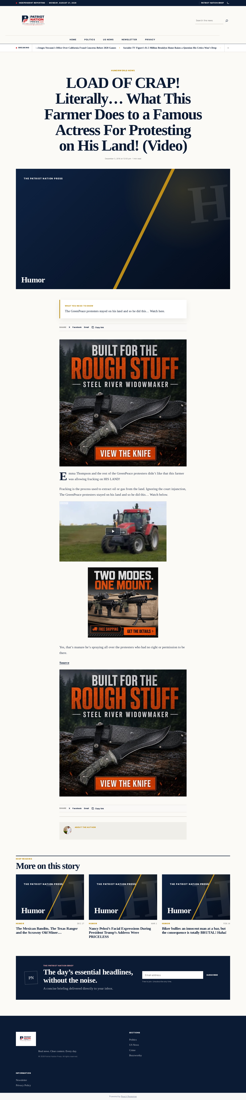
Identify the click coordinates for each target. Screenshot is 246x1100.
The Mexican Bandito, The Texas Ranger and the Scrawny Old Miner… (47, 931)
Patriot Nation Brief (212, 3)
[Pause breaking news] (227, 48)
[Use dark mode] (228, 3)
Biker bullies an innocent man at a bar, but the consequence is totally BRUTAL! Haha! (194, 931)
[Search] (226, 20)
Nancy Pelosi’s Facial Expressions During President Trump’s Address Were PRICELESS (120, 933)
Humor (115, 70)
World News (127, 70)
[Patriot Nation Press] (34, 21)
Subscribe (212, 975)
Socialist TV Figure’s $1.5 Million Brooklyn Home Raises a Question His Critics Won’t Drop (141, 47)
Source (64, 662)
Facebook (77, 327)
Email (86, 327)
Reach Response (129, 1096)
